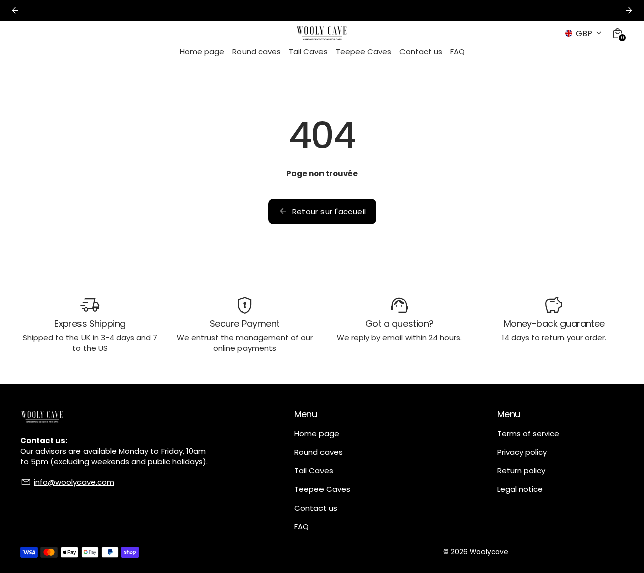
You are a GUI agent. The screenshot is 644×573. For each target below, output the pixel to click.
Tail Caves (313, 470)
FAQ (301, 526)
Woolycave (489, 552)
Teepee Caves (322, 489)
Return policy (521, 470)
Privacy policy (522, 452)
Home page (316, 433)
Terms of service (528, 433)
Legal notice (520, 489)
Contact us (315, 508)
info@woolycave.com (74, 482)
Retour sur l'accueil (322, 211)
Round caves (318, 452)
